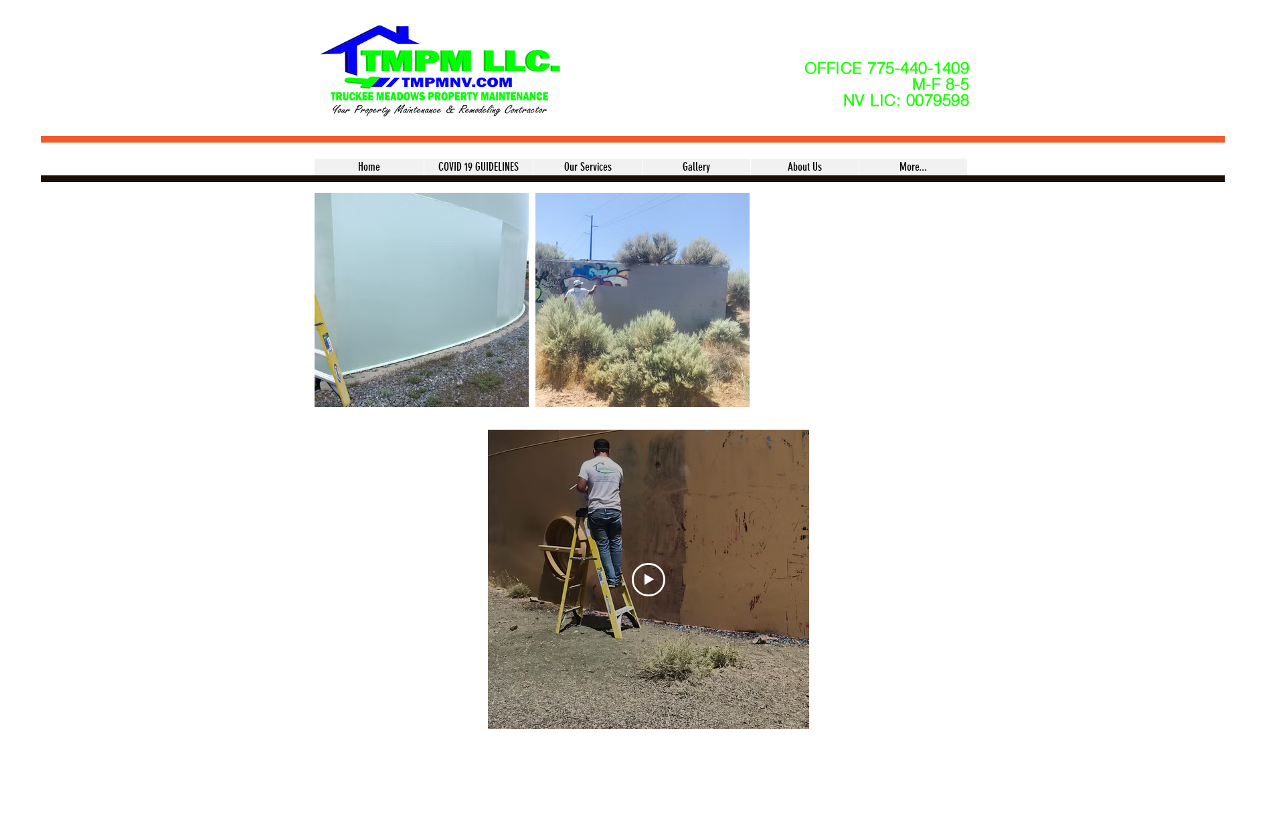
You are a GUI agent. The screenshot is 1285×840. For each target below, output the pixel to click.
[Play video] (648, 579)
